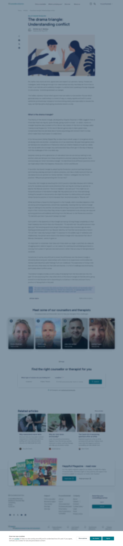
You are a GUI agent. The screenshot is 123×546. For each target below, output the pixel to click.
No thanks (96, 538)
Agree (108, 538)
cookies (16, 539)
